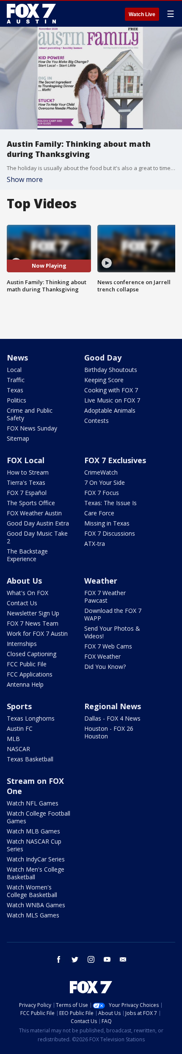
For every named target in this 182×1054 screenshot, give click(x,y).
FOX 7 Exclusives (115, 460)
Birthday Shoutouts (110, 370)
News (17, 357)
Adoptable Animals (109, 410)
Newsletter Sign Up (33, 613)
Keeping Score (104, 380)
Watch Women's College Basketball (32, 891)
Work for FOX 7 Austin (37, 633)
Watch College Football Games (38, 817)
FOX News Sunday (32, 428)
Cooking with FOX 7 (111, 390)
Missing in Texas (107, 523)
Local (14, 370)
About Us (24, 581)
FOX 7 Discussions (109, 533)
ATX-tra (94, 544)
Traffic (16, 380)
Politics (16, 400)
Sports (19, 706)
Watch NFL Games (32, 803)
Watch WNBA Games (36, 905)
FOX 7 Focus (101, 493)
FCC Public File (27, 664)
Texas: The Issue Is (110, 503)
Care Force (99, 513)
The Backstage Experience (27, 555)
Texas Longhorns (31, 718)
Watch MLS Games (33, 915)
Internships (22, 644)
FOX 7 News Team (32, 623)
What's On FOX (27, 593)
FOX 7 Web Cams (108, 646)
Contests (96, 421)
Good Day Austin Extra (38, 523)
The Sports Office (31, 503)
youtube (107, 959)
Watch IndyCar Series (36, 859)
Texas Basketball (30, 759)
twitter (75, 959)
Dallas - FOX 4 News (112, 718)
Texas (15, 390)
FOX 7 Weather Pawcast (105, 596)
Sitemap (18, 438)
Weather (100, 581)
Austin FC (20, 728)
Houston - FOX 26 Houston (108, 732)
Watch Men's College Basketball (35, 873)
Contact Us (22, 603)
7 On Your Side (104, 482)
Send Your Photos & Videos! (112, 632)
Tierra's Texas (26, 482)
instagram (91, 959)
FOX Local (25, 460)
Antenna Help (25, 684)
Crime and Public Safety (29, 414)
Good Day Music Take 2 (37, 537)
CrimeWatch (101, 472)
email (123, 959)
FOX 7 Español (27, 493)
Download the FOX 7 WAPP (112, 614)
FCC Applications (29, 674)
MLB (13, 739)
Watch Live (142, 14)
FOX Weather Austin (34, 513)
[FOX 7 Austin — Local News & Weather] (31, 13)
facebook (59, 959)
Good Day (102, 357)
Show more (25, 179)
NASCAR (18, 749)
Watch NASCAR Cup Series (34, 845)
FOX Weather (102, 656)
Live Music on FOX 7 (112, 400)
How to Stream (28, 472)
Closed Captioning (31, 654)
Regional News (112, 706)
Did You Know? (105, 667)
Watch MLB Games (33, 831)
